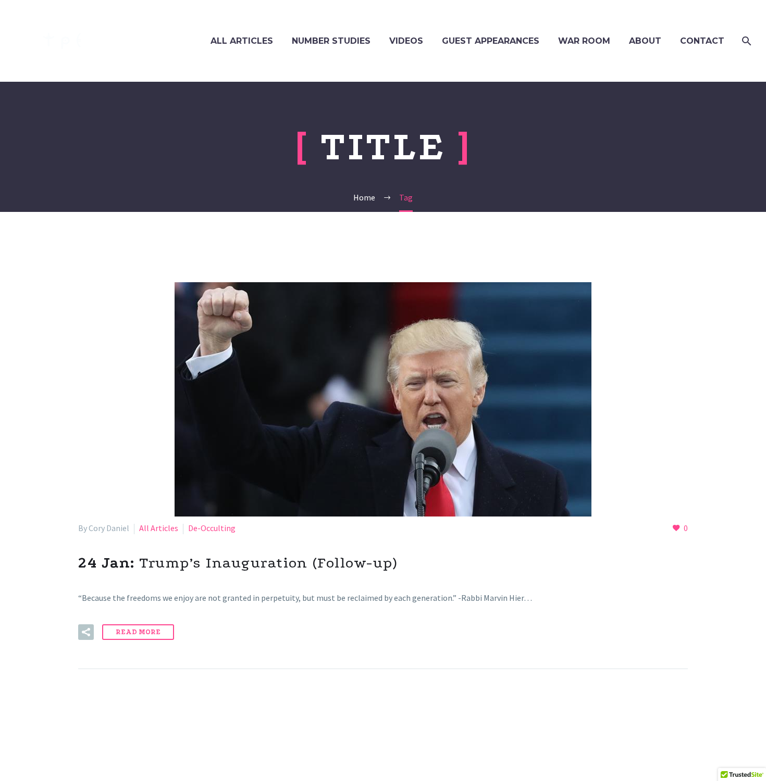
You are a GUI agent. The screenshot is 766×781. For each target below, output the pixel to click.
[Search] (745, 40)
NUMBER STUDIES (331, 41)
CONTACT (702, 41)
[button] (86, 632)
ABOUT (645, 41)
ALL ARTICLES (242, 41)
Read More (138, 632)
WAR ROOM (584, 41)
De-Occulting (212, 528)
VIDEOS (406, 41)
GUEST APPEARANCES (490, 41)
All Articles (158, 528)
